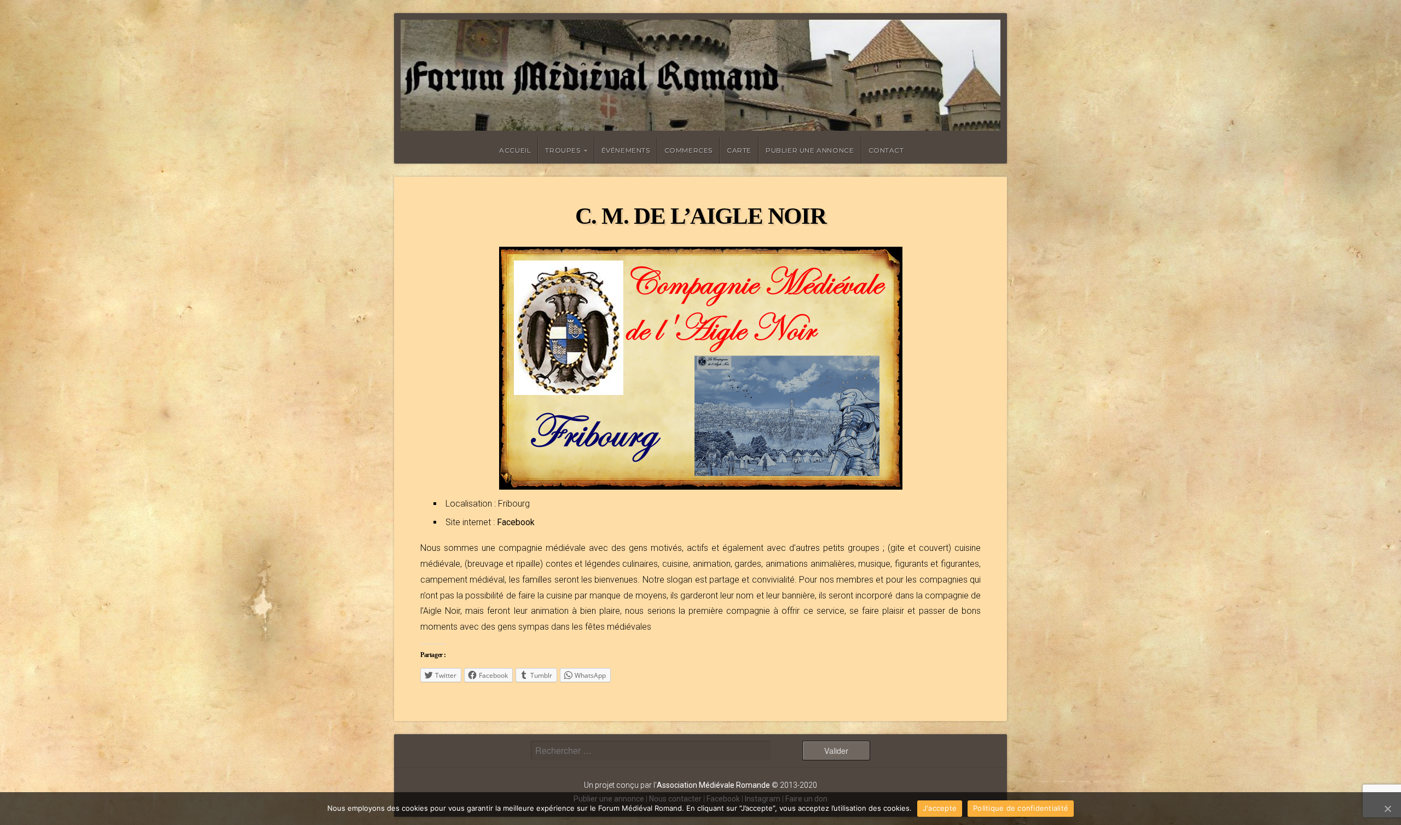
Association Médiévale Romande (713, 785)
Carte (739, 150)
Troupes (562, 150)
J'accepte (940, 808)
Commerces (688, 150)
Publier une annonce (810, 150)
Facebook (516, 522)
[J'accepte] (1387, 808)
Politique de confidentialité (1020, 808)
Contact (886, 150)
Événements (625, 150)
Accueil (515, 150)
